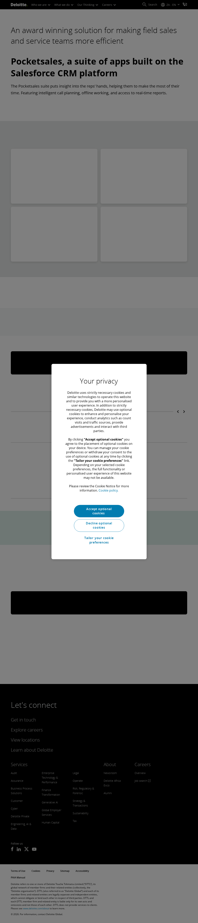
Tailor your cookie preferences (99, 540)
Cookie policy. (108, 490)
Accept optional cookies (99, 511)
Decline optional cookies (99, 525)
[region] (99, 461)
